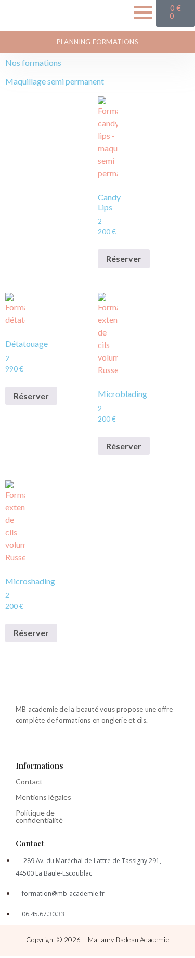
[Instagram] (37, 746)
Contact (29, 781)
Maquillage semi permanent (54, 81)
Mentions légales (43, 797)
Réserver (123, 259)
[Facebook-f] (17, 746)
